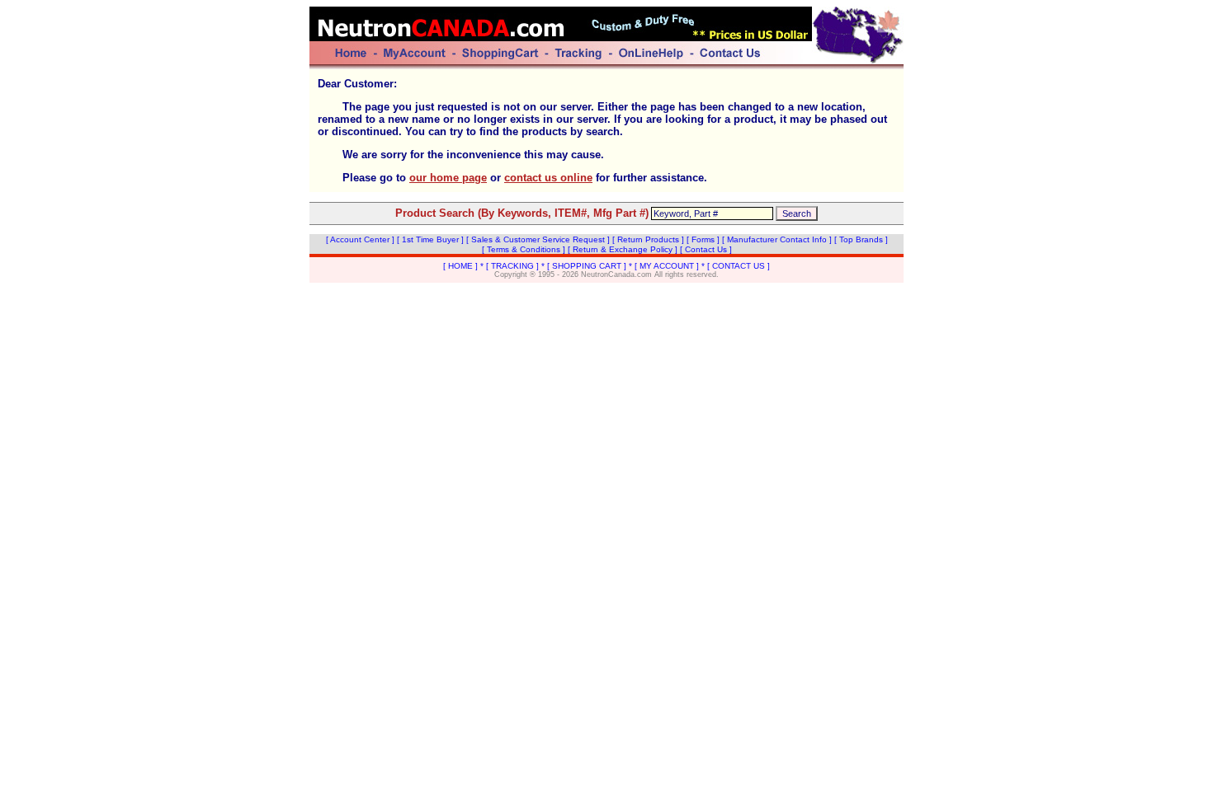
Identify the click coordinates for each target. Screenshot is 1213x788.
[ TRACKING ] (512, 265)
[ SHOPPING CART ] (586, 265)
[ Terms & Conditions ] (523, 249)
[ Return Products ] (648, 239)
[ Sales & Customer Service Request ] (538, 239)
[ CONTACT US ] (738, 265)
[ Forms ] (703, 239)
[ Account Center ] (360, 239)
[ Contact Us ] (706, 249)
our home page (448, 177)
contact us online (548, 177)
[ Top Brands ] (861, 239)
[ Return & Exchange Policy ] (622, 249)
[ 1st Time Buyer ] (430, 239)
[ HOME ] (460, 265)
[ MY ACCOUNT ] (667, 265)
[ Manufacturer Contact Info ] (777, 239)
